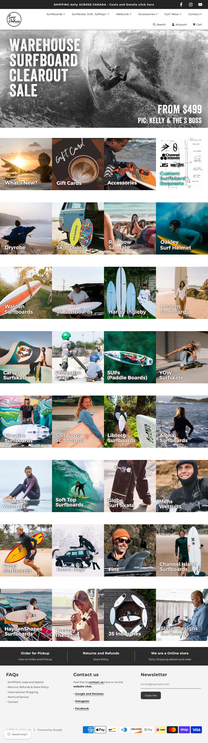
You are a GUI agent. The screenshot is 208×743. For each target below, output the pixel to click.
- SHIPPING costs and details (25, 682)
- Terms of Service (17, 697)
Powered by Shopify (50, 729)
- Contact (12, 701)
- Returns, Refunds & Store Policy (27, 687)
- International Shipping (22, 692)
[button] (100, 130)
